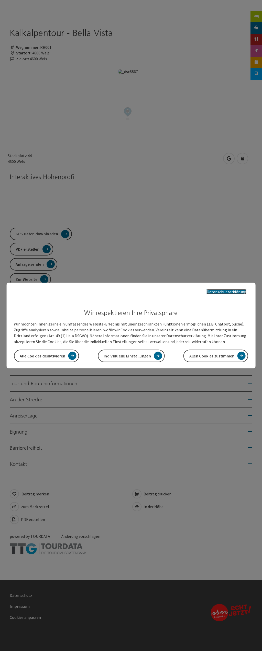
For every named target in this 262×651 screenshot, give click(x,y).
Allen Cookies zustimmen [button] (212, 355)
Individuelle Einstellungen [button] (127, 355)
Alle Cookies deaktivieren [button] (43, 355)
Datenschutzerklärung (226, 291)
